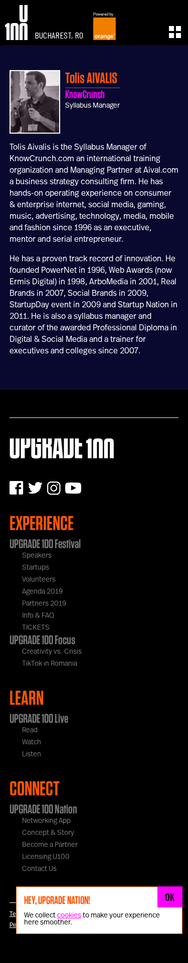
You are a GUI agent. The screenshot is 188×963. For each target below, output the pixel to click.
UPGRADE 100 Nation (43, 809)
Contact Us (39, 868)
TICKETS (36, 627)
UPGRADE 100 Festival (45, 544)
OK (170, 897)
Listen (31, 754)
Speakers (37, 555)
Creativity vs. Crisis (52, 651)
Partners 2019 (44, 603)
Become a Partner (50, 844)
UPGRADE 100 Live (39, 718)
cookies (69, 915)
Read (30, 730)
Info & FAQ (38, 615)
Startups (35, 567)
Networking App (46, 820)
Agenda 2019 (42, 591)
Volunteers (39, 579)
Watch (31, 742)
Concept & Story (48, 832)
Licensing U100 (46, 856)
